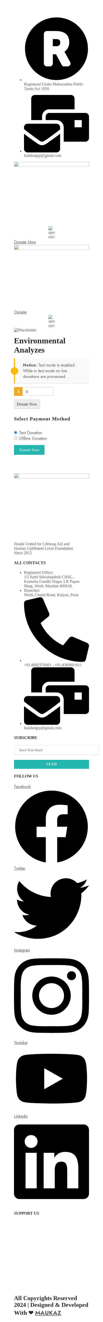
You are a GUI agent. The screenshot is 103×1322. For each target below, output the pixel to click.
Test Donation (30, 433)
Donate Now (27, 404)
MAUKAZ (48, 1312)
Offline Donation (33, 438)
